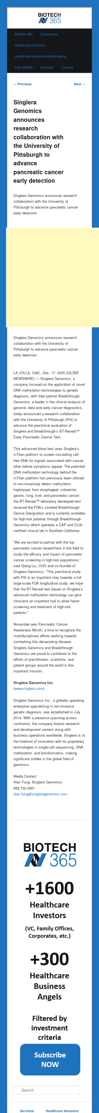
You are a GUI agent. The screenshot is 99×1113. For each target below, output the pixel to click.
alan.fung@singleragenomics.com (40, 793)
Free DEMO (23, 67)
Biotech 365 (24, 34)
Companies (49, 34)
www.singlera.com (29, 688)
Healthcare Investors (30, 45)
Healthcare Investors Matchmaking (41, 56)
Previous (22, 83)
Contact (67, 67)
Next (80, 83)
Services (46, 67)
